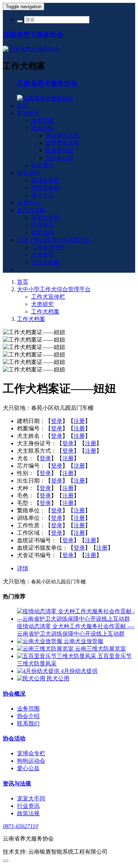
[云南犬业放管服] (40, 641)
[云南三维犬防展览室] (46, 649)
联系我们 (42, 165)
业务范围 (42, 121)
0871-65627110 (20, 826)
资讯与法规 (31, 210)
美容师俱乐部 (62, 135)
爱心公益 (42, 195)
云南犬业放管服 (83, 641)
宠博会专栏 (45, 180)
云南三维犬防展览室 (100, 649)
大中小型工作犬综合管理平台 (54, 240)
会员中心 (28, 203)
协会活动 (28, 173)
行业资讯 (42, 225)
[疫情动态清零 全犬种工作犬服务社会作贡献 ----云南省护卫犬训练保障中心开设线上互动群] (76, 619)
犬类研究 (42, 255)
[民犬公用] (32, 678)
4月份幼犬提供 (79, 671)
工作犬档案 (45, 262)
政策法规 (42, 232)
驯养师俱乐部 (62, 143)
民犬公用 (58, 678)
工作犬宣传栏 (48, 247)
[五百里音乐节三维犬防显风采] (57, 656)
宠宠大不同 (45, 217)
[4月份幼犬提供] (39, 671)
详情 (22, 568)
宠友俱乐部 (59, 158)
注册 (79, 421)
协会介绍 (42, 128)
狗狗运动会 (45, 188)
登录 (56, 421)
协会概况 (28, 113)
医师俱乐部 (59, 150)
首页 (22, 106)
